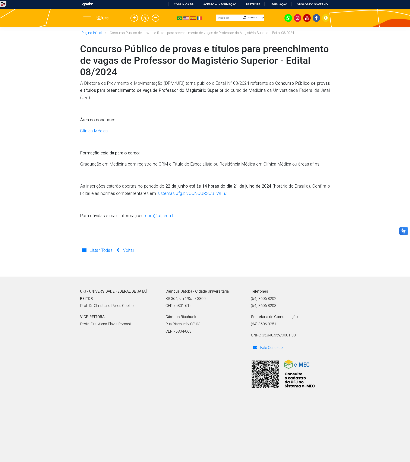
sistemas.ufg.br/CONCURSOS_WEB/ (192, 193)
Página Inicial (92, 33)
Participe (253, 4)
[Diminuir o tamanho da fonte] (156, 18)
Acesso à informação (219, 4)
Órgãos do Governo (312, 4)
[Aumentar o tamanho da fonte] (135, 18)
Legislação (278, 4)
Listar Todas (101, 250)
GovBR (87, 4)
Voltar (128, 250)
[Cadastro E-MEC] (283, 374)
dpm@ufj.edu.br (160, 215)
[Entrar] (3, 3)
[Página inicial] (102, 18)
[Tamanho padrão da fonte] (146, 18)
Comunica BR (184, 4)
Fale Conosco (271, 347)
